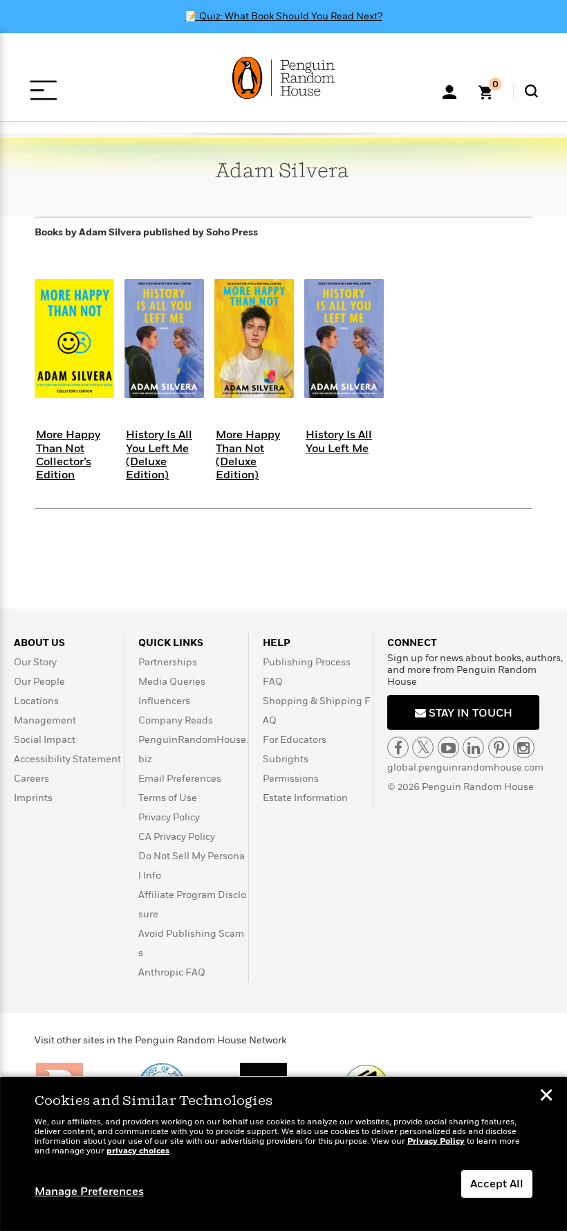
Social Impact (44, 739)
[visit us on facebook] (398, 747)
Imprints (33, 798)
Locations (36, 701)
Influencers (164, 701)
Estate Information (305, 798)
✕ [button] (546, 1097)
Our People (39, 681)
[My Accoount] (449, 90)
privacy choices (137, 1151)
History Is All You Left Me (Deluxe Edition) (159, 455)
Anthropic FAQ (171, 972)
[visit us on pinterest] (499, 747)
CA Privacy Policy (176, 836)
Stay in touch (469, 713)
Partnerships (167, 662)
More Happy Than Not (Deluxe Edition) (248, 455)
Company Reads (175, 720)
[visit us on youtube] (448, 747)
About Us (39, 642)
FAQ (273, 681)
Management (45, 720)
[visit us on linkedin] (473, 747)
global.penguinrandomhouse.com (465, 767)
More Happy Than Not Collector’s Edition (68, 455)
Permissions (291, 778)
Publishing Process (307, 662)
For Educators (294, 739)
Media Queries (171, 681)
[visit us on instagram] (524, 747)
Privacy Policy (169, 817)
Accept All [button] (496, 1184)
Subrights (285, 759)
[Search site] (531, 91)
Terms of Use (167, 798)
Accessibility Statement (67, 759)
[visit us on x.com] (423, 747)
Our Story (35, 662)
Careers (31, 778)
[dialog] (283, 1154)
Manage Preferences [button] (89, 1191)
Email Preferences (179, 778)
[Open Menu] (43, 90)
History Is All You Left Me (339, 441)
